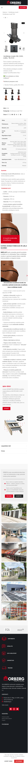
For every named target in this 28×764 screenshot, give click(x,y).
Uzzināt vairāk (8, 761)
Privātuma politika (5, 716)
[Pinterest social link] (14, 114)
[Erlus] (20, 629)
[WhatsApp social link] (18, 114)
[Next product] (7, 18)
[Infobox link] (14, 638)
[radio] (6, 92)
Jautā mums (23, 7)
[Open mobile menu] (1, 7)
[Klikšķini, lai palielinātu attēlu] (5, 41)
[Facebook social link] (8, 114)
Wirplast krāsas (7, 88)
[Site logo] (14, 2)
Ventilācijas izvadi (13, 12)
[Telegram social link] (21, 114)
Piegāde (3, 720)
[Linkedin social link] (16, 114)
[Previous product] (3, 18)
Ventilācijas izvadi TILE (9, 14)
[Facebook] (10, 709)
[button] (4, 32)
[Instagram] (14, 709)
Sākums (5, 12)
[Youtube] (17, 709)
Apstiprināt (19, 761)
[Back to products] (5, 18)
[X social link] (10, 114)
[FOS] (7, 629)
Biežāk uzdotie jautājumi (7, 718)
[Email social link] (12, 114)
